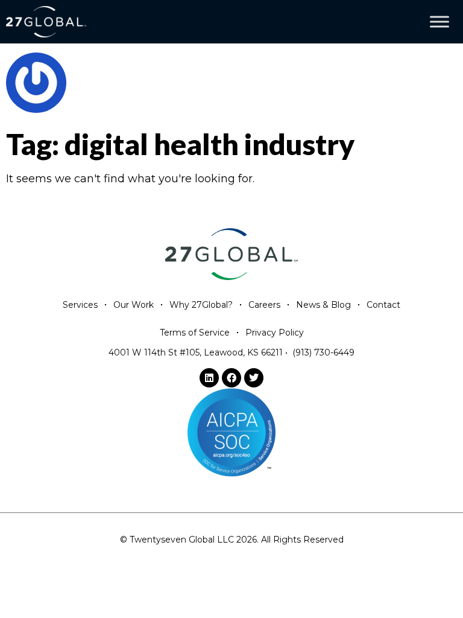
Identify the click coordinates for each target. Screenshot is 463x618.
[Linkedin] (209, 377)
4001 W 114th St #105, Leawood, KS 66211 (196, 352)
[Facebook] (231, 377)
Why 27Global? (201, 304)
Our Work (133, 304)
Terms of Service (195, 332)
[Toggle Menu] (439, 22)
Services (80, 304)
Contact (383, 304)
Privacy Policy (274, 332)
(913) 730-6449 (323, 352)
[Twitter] (253, 377)
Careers (264, 304)
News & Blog (323, 304)
